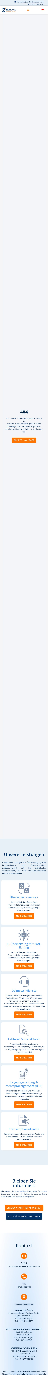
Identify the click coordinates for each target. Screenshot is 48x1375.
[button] (28, 10)
